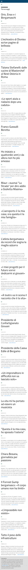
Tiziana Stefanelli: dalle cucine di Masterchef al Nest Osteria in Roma (14, 72)
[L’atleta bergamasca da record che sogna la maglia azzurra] (14, 248)
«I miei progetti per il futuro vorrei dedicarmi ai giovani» (13, 270)
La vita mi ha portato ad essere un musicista (12, 404)
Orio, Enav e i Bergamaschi (8, 15)
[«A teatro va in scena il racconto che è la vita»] (14, 301)
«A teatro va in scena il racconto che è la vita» (14, 296)
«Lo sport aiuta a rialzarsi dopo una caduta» (11, 102)
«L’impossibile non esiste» (11, 511)
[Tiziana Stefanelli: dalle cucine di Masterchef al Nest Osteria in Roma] (14, 80)
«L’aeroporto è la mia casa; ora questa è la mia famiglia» (13, 214)
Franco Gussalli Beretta (9, 128)
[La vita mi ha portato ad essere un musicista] (14, 410)
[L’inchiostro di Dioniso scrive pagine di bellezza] (14, 49)
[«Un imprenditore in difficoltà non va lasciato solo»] (14, 382)
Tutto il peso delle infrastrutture (11, 536)
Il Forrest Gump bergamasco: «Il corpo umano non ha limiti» (13, 485)
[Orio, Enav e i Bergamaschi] (14, 21)
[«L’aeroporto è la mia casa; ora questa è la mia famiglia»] (14, 220)
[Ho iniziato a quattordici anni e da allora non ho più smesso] (14, 164)
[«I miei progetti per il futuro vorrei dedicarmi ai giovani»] (14, 276)
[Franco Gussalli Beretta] (14, 133)
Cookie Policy (5, 565)
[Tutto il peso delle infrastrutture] (14, 541)
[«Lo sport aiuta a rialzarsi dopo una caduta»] (14, 108)
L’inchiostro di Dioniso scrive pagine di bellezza (13, 42)
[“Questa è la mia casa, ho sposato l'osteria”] (14, 435)
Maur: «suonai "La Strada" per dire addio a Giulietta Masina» (13, 186)
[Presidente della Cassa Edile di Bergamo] (14, 354)
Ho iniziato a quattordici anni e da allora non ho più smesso (12, 156)
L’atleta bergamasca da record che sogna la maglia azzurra (13, 242)
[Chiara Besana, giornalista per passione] (14, 463)
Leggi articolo (8, 93)
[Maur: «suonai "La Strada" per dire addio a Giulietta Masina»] (14, 192)
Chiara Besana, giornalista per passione (9, 457)
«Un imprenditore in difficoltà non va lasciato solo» (12, 376)
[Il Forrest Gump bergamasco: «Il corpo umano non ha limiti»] (14, 491)
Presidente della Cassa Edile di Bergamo (14, 349)
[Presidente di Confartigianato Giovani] (14, 329)
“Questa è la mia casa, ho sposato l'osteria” (13, 430)
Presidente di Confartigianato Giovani (10, 323)
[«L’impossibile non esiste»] (14, 516)
